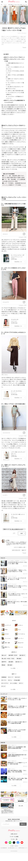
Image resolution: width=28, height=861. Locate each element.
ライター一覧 (14, 839)
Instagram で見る (22, 237)
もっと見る (13, 668)
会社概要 (11, 845)
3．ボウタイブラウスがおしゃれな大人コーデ (15, 72)
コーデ (5, 4)
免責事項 (16, 845)
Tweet (24, 47)
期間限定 (4, 677)
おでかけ (18, 677)
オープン (4, 680)
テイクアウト (5, 683)
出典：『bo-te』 (5, 374)
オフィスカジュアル (16, 550)
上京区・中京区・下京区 (8, 658)
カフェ (10, 680)
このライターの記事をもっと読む (19, 547)
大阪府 (10, 665)
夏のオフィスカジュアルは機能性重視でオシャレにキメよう (14, 101)
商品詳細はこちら (18, 261)
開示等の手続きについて (23, 847)
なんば (4, 655)
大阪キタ (23, 655)
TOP (1, 4)
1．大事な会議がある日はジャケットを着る (15, 64)
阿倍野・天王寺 (13, 655)
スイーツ (11, 677)
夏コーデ (24, 550)
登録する (23, 824)
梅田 (4, 665)
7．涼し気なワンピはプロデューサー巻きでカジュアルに (15, 87)
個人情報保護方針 (4, 847)
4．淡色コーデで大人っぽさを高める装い (15, 76)
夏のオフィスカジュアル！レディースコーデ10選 (14, 60)
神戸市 (4, 661)
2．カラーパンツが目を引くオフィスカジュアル (15, 68)
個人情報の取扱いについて (13, 847)
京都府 (19, 658)
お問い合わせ (14, 833)
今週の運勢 (17, 680)
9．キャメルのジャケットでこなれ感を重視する (15, 93)
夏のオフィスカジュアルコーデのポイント (14, 57)
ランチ (3, 686)
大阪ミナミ (19, 661)
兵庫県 (11, 661)
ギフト (21, 683)
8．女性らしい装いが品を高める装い (15, 90)
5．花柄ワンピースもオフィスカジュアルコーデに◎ (15, 79)
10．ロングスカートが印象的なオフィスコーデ (14, 97)
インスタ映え (14, 683)
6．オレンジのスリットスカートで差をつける (15, 83)
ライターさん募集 (14, 836)
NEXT (22, 533)
